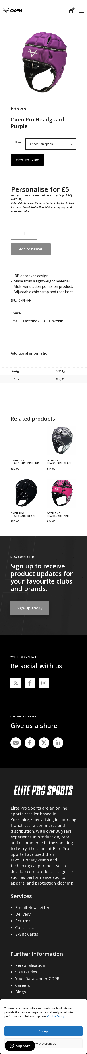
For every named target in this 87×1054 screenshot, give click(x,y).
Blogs (20, 991)
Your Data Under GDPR (37, 978)
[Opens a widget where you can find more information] (19, 1046)
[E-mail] (15, 742)
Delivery (23, 914)
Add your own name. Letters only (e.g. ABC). (42, 197)
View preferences (43, 1043)
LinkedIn (56, 320)
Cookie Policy (55, 1016)
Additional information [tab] (30, 353)
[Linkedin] (58, 742)
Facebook (31, 320)
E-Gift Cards (26, 934)
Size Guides (26, 972)
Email (15, 320)
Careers (22, 985)
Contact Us (26, 927)
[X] (44, 742)
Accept (43, 1031)
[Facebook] (30, 742)
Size (18, 142)
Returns (22, 920)
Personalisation (30, 965)
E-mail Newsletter (32, 907)
